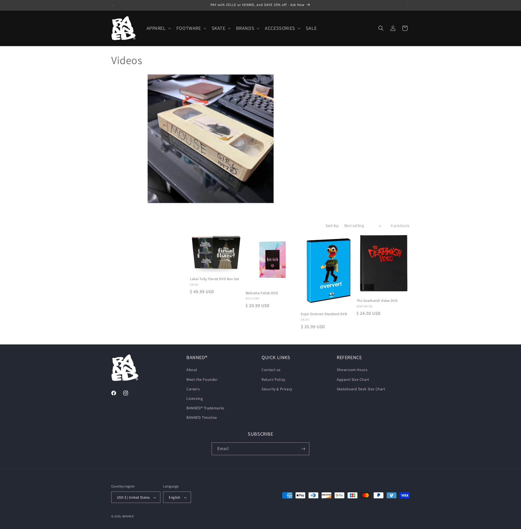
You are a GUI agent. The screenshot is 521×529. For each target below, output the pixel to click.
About (191, 370)
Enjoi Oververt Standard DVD (324, 314)
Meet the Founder (202, 379)
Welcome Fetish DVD (262, 293)
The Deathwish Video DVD (377, 301)
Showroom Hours (352, 370)
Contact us (271, 370)
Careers (193, 389)
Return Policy (273, 379)
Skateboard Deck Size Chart (361, 389)
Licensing (194, 398)
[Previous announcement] (113, 5)
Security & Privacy (277, 389)
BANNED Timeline (201, 417)
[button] (158, 28)
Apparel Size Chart (353, 379)
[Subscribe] (303, 448)
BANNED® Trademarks (205, 408)
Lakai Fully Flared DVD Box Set (214, 279)
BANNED (128, 516)
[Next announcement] (408, 5)
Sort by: (332, 225)
